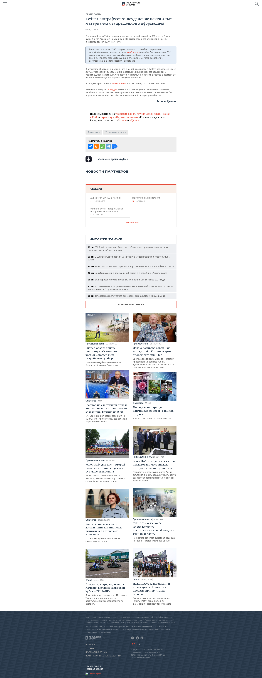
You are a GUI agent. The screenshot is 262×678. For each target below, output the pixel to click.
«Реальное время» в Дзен (113, 159)
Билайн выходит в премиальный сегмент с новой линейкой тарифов (127, 273)
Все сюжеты (132, 222)
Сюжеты (96, 188)
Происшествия (140, 343)
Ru (133, 644)
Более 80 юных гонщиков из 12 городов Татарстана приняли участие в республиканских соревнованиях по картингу (106, 593)
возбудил (112, 89)
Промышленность (95, 343)
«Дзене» (134, 120)
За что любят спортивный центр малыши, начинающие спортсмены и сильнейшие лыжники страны (105, 473)
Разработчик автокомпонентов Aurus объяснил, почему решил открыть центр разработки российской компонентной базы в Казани (154, 470)
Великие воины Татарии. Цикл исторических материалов (106, 211)
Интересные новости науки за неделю (153, 412)
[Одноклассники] (96, 146)
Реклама (90, 648)
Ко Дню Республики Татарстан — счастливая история (104, 532)
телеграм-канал (125, 113)
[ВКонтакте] (90, 146)
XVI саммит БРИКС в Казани (105, 199)
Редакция (90, 645)
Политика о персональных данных (103, 656)
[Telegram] (108, 146)
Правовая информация (97, 652)
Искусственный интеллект (146, 199)
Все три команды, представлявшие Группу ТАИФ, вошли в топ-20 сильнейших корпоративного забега (152, 593)
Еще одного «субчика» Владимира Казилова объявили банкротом (103, 356)
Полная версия (93, 666)
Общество (91, 401)
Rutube (122, 120)
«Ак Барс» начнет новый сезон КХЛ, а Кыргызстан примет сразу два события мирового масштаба (107, 413)
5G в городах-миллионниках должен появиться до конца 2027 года (126, 279)
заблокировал (119, 83)
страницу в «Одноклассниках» (119, 117)
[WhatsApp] (102, 146)
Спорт (89, 580)
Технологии (94, 14)
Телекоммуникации (116, 132)
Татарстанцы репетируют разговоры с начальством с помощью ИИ (127, 295)
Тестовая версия (94, 668)
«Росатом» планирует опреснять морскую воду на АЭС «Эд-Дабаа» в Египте (131, 266)
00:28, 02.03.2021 (93, 29)
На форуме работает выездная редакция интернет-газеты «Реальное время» (154, 532)
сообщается (133, 52)
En (139, 644)
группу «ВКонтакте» (149, 113)
